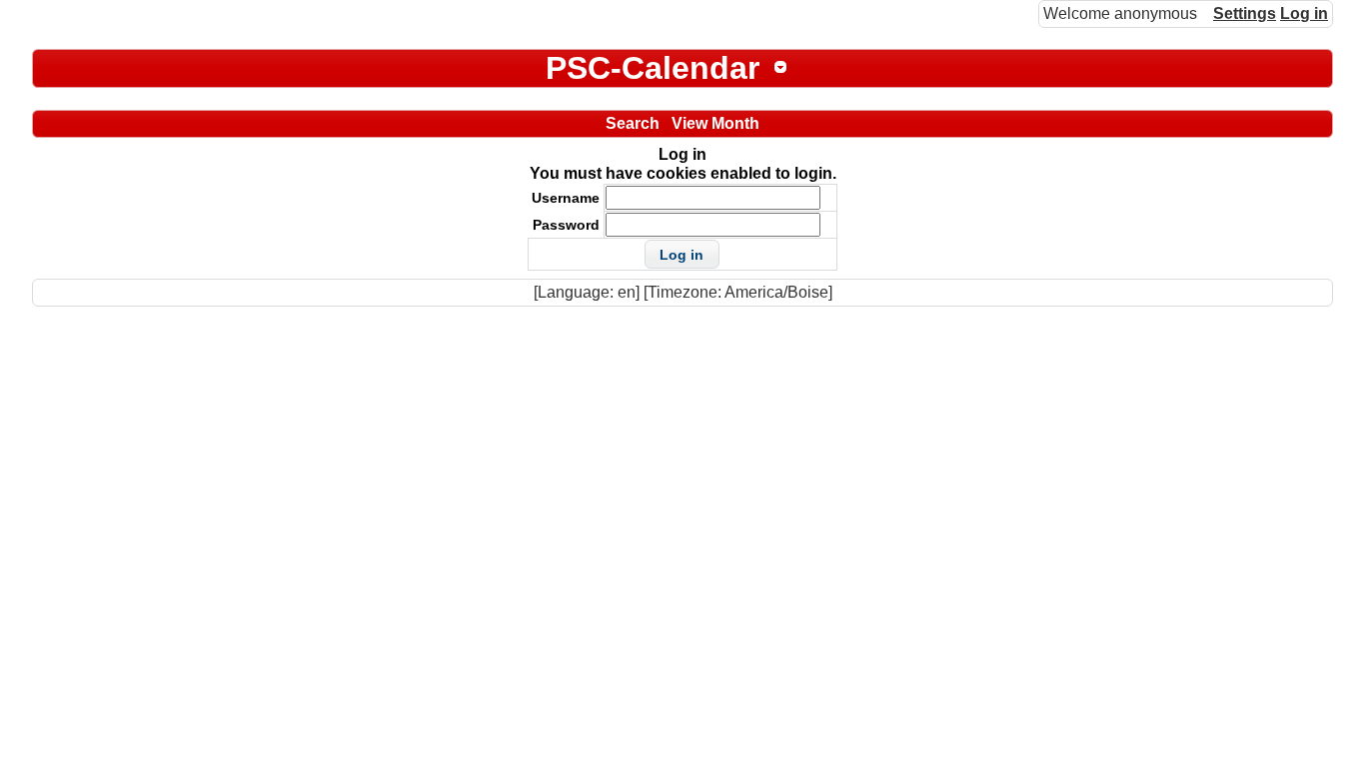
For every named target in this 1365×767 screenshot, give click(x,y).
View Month (715, 123)
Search (633, 123)
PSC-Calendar (652, 68)
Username (566, 198)
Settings (1244, 13)
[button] (682, 255)
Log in (1304, 13)
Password (566, 225)
